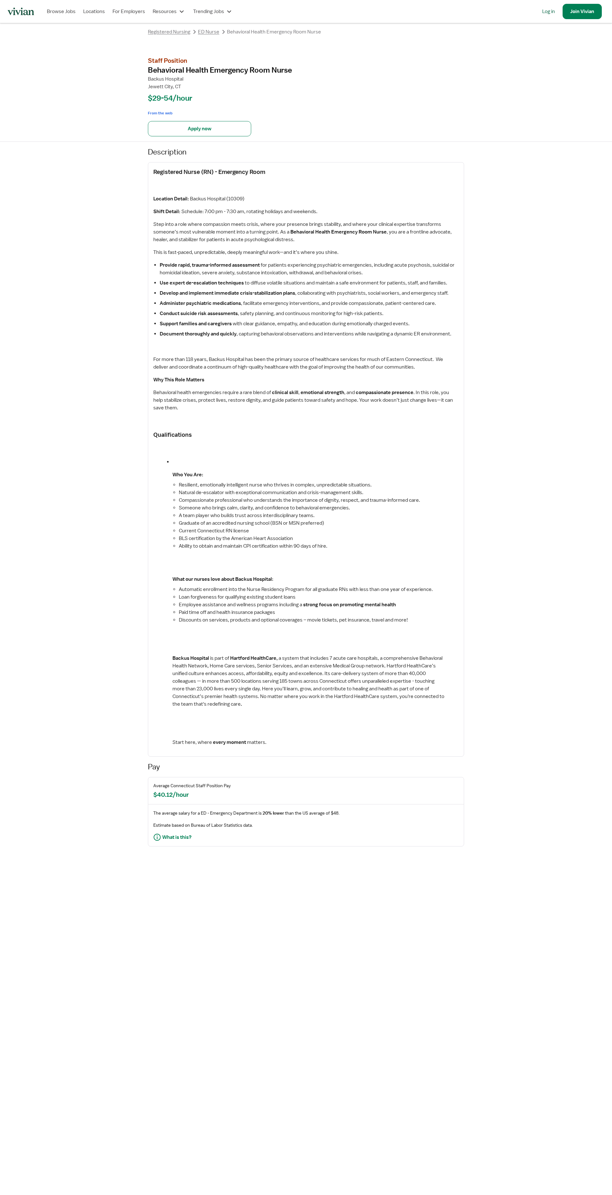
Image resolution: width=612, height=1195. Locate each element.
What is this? (177, 837)
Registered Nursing (169, 32)
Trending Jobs (208, 11)
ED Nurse (208, 32)
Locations (94, 11)
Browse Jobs (61, 11)
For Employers (129, 11)
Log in (548, 11)
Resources (165, 11)
